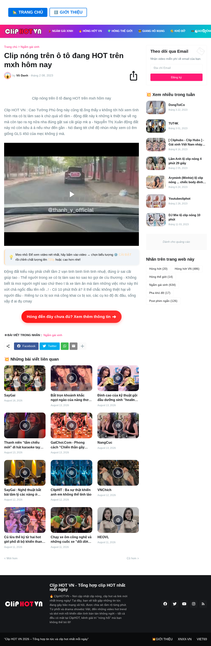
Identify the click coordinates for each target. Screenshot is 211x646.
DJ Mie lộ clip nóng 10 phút (184, 217)
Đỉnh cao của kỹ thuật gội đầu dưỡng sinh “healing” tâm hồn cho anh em (117, 398)
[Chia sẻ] (135, 75)
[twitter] (174, 604)
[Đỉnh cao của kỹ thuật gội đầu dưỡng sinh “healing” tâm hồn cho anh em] (118, 378)
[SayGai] (25, 378)
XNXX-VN (185, 639)
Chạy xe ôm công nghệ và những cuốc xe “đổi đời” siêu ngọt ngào (71, 539)
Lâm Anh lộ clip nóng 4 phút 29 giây (185, 161)
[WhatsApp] (65, 346)
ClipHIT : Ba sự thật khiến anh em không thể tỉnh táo (71, 492)
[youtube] (184, 604)
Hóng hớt (158, 268)
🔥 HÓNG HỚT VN (90, 31)
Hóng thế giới (161, 276)
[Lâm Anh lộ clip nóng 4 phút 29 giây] (156, 163)
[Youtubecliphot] (156, 201)
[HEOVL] (118, 520)
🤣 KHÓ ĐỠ (177, 31)
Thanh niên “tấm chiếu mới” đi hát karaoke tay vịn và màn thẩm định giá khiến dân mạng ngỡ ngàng (23, 445)
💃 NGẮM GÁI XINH (60, 31)
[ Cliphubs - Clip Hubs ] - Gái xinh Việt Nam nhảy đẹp (186, 142)
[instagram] (193, 604)
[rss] (203, 604)
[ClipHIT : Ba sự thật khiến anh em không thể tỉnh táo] (71, 473)
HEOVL (103, 537)
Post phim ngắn (163, 300)
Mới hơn (12, 558)
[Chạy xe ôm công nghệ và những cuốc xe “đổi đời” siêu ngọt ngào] (71, 520)
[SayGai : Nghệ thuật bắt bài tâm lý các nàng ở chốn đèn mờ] (25, 473)
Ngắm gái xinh (30, 46)
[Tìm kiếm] (203, 31)
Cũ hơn (131, 558)
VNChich (104, 490)
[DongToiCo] (156, 107)
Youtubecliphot (179, 198)
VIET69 (202, 639)
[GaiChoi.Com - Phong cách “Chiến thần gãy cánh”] (71, 425)
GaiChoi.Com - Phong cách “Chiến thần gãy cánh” (68, 445)
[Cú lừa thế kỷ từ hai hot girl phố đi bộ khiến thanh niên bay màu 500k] (25, 520)
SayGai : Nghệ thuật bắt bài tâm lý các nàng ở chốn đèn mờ (22, 492)
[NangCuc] (118, 425)
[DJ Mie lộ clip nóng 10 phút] (156, 219)
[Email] (73, 346)
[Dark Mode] (196, 31)
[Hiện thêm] (82, 346)
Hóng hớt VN (187, 268)
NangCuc (104, 442)
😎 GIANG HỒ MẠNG (151, 31)
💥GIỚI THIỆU (162, 639)
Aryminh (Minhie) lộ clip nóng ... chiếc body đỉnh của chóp (186, 180)
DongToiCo (177, 105)
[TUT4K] (156, 126)
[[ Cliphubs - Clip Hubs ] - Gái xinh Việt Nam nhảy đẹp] (156, 144)
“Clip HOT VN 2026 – (18, 639)
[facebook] (165, 604)
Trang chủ (10, 46)
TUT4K (173, 123)
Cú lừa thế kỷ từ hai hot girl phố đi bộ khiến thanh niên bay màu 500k (24, 539)
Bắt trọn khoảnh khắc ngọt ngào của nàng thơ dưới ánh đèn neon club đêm (69, 398)
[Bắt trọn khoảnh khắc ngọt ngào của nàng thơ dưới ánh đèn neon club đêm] (71, 378)
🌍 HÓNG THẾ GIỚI (120, 31)
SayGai (9, 395)
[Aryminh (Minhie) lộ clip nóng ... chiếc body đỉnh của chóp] (156, 182)
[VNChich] (118, 473)
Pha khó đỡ (159, 292)
